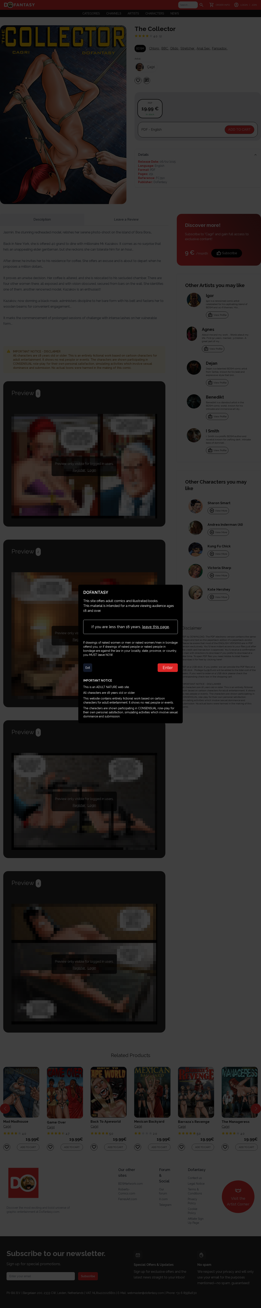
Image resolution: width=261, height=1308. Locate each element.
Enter (168, 667)
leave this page (155, 627)
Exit (87, 667)
